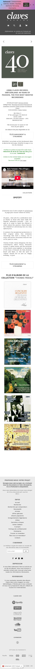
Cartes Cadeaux (17, 524)
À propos (17, 527)
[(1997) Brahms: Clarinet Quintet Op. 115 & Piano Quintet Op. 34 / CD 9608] (17, 323)
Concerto (12, 106)
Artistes (17, 511)
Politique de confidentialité (17, 529)
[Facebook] (13, 558)
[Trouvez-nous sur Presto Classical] (17, 613)
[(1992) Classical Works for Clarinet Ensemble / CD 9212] (17, 408)
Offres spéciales (17, 513)
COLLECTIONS (27, 193)
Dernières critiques (17, 522)
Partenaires (17, 531)
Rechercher (17, 504)
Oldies (17, 520)
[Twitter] (16, 558)
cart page (23, 160)
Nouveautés (17, 509)
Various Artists (23, 103)
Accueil (17, 502)
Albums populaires (17, 516)
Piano (17, 108)
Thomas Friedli (24, 277)
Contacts (17, 538)
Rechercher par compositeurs (17, 507)
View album (26, 4)
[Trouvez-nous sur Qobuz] (17, 607)
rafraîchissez (28, 211)
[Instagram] (19, 558)
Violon (24, 110)
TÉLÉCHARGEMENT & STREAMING (17, 135)
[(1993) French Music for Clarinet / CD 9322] (17, 351)
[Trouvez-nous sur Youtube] (17, 629)
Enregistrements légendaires (17, 518)
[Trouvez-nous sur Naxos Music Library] (17, 618)
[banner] (17, 16)
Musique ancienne (18, 104)
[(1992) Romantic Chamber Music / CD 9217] (17, 380)
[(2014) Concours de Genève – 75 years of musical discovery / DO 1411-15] (17, 294)
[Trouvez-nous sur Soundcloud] (17, 624)
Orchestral (28, 106)
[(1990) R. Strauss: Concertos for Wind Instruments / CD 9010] (17, 437)
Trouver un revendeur (17, 533)
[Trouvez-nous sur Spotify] (17, 602)
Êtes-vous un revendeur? (17, 535)
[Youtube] (22, 558)
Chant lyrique (20, 106)
